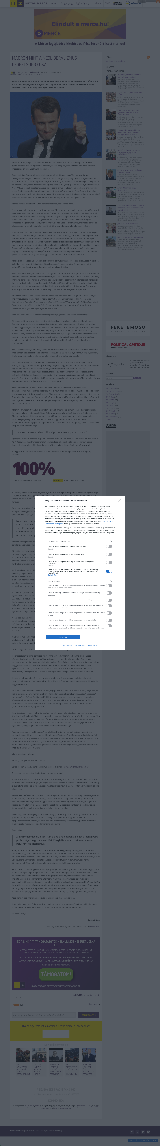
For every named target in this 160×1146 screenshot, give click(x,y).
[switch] (109, 546)
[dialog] (80, 573)
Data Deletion (67, 645)
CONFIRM (63, 637)
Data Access (80, 645)
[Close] (120, 501)
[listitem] (80, 541)
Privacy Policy (93, 645)
